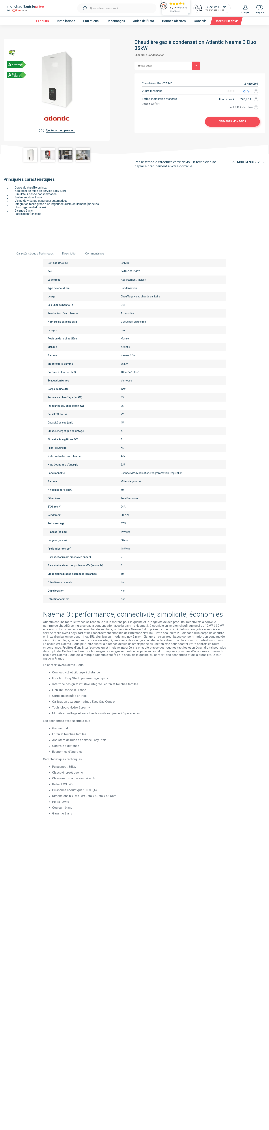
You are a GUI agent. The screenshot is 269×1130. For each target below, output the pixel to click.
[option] (30, 155)
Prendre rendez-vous (248, 162)
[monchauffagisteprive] (27, 8)
